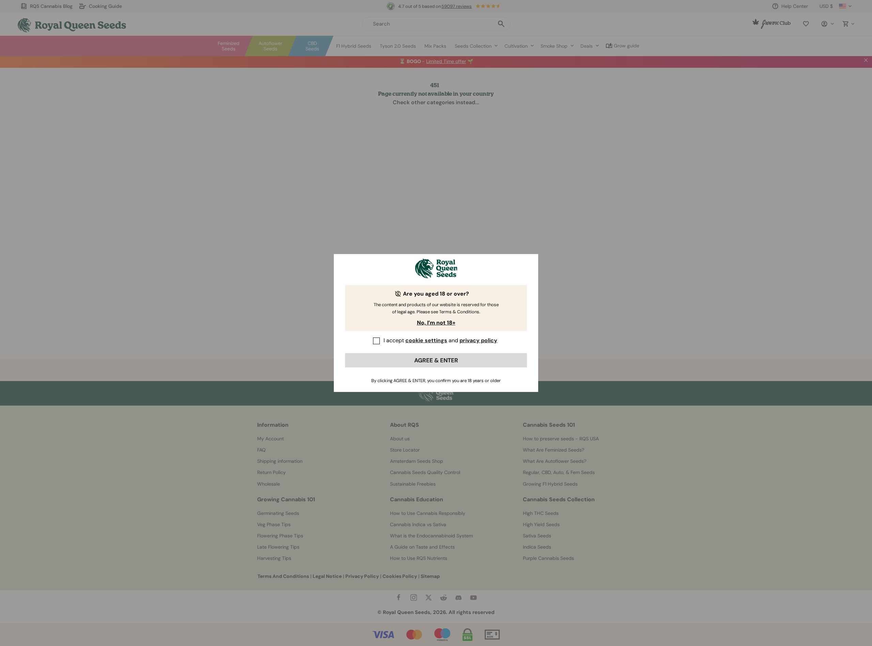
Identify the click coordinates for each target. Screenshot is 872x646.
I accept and (440, 340)
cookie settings (426, 340)
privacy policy (478, 340)
